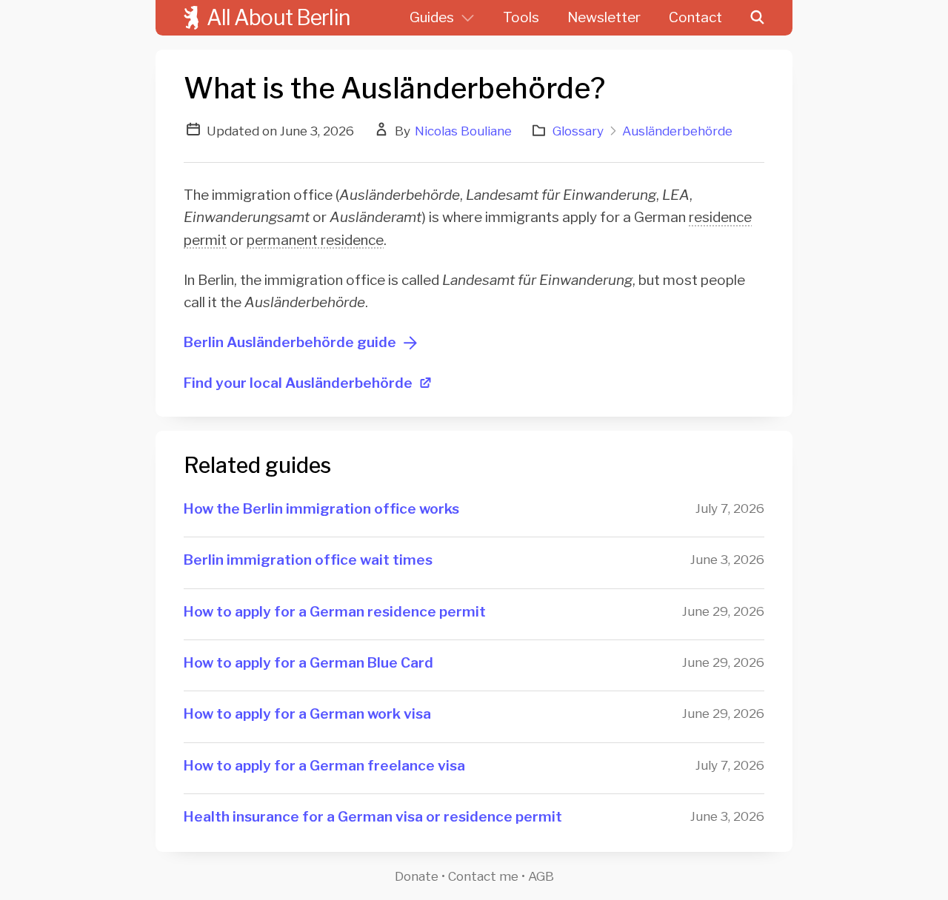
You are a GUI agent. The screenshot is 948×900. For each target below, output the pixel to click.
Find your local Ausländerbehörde (298, 383)
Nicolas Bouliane (463, 130)
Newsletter (604, 17)
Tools (521, 17)
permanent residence (315, 240)
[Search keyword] (771, 18)
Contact (695, 17)
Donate (416, 876)
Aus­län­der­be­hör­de (677, 130)
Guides (432, 17)
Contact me (483, 876)
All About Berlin (278, 17)
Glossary (578, 130)
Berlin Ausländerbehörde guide (290, 342)
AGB (541, 876)
